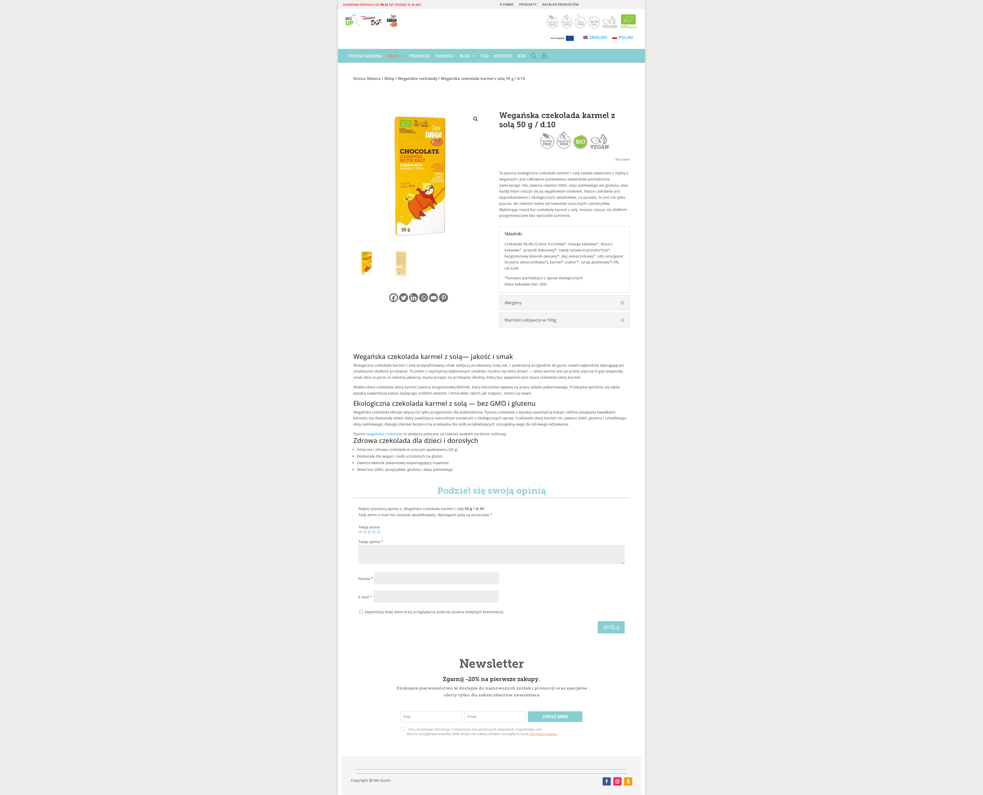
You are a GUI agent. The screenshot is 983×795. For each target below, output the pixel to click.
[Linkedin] (413, 297)
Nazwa (365, 578)
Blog (465, 56)
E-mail (365, 597)
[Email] (433, 297)
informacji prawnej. (543, 734)
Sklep (393, 56)
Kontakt (503, 56)
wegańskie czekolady (384, 433)
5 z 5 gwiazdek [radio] (378, 532)
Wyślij (611, 627)
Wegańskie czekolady (417, 78)
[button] (475, 119)
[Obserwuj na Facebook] (607, 781)
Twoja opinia (370, 541)
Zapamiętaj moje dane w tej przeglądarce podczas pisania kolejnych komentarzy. (434, 611)
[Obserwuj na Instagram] (617, 781)
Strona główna (365, 56)
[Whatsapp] (423, 297)
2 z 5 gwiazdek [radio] (365, 532)
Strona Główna (367, 78)
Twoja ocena (369, 527)
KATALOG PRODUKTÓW (560, 5)
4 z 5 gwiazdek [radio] (374, 532)
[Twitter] (403, 297)
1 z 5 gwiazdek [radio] (360, 532)
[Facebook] (393, 297)
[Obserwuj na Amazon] (628, 781)
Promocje (419, 56)
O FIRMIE (507, 5)
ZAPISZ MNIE (555, 716)
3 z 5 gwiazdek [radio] (369, 532)
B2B (521, 56)
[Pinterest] (443, 297)
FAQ (485, 56)
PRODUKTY (528, 5)
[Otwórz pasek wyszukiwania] (533, 56)
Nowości (444, 56)
